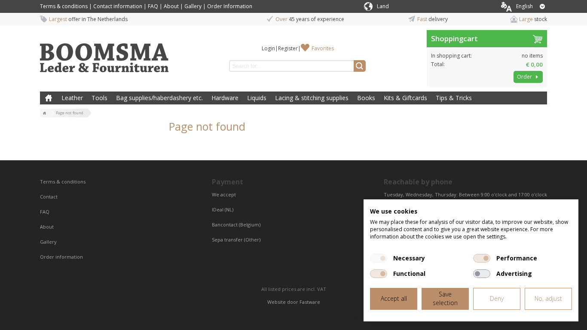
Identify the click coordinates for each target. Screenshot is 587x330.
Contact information (117, 6)
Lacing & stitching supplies (312, 98)
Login (268, 48)
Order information (61, 257)
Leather (72, 98)
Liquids (256, 98)
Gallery (193, 6)
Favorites (323, 48)
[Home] (44, 113)
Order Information (229, 6)
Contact (49, 196)
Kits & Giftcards (405, 98)
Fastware (310, 302)
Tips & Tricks (454, 98)
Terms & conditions (64, 6)
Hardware (224, 98)
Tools (99, 98)
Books (366, 98)
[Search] (360, 66)
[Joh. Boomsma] (104, 53)
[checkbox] (378, 258)
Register (288, 48)
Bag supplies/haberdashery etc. (159, 98)
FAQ (153, 6)
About (171, 6)
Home (48, 98)
